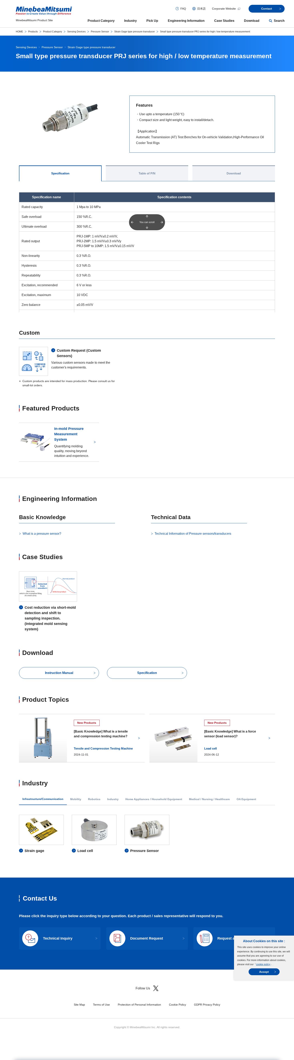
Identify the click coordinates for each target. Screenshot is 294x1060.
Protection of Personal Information (139, 1004)
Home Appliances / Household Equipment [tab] (153, 799)
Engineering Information (186, 20)
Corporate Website (224, 8)
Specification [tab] (60, 173)
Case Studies (224, 20)
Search (279, 20)
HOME (19, 31)
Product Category (101, 20)
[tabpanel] (147, 834)
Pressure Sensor (100, 31)
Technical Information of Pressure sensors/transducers (193, 533)
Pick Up (152, 20)
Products (33, 31)
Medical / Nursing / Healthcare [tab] (209, 799)
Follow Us (143, 988)
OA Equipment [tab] (246, 799)
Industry (130, 20)
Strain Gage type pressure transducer (134, 31)
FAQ (183, 8)
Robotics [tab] (94, 799)
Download (251, 20)
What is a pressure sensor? (42, 533)
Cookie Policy (177, 1004)
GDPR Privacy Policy (207, 1004)
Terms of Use (101, 1004)
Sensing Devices (76, 31)
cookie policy (263, 964)
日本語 (201, 8)
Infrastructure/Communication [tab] (42, 799)
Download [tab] (234, 173)
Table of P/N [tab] (147, 173)
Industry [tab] (113, 799)
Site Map (79, 1004)
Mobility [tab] (75, 799)
